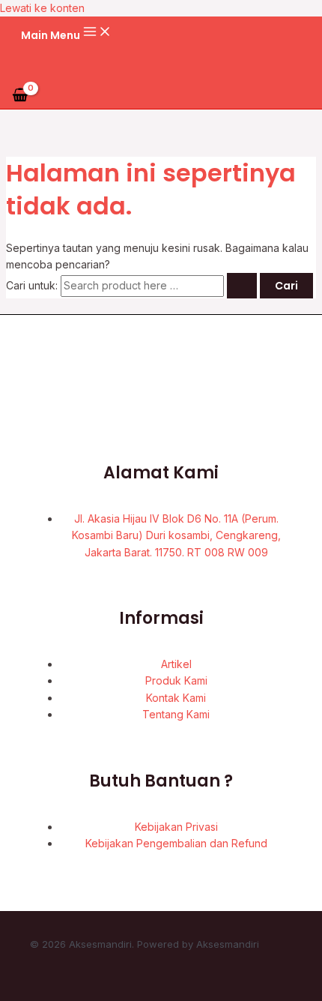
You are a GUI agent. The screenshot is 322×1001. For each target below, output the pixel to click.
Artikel (176, 664)
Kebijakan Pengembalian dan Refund (176, 843)
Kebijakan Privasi (176, 826)
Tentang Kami (176, 714)
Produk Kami (176, 680)
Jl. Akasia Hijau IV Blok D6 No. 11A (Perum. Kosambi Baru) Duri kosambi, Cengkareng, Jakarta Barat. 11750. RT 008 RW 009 (176, 535)
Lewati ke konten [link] (42, 7)
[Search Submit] (242, 285)
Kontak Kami (176, 697)
